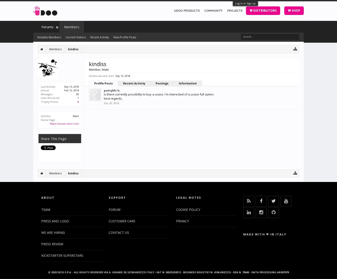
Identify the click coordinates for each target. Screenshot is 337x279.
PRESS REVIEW (52, 244)
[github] (273, 212)
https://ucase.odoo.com (64, 123)
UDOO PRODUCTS (187, 10)
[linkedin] (248, 212)
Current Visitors (76, 37)
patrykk (110, 90)
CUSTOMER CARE (122, 221)
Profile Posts (103, 83)
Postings (162, 83)
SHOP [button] (295, 10)
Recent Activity (134, 83)
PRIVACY (182, 221)
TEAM (45, 209)
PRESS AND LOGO (55, 221)
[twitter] (273, 201)
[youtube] (285, 201)
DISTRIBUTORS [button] (264, 10)
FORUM (114, 209)
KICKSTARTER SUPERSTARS (62, 255)
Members (71, 27)
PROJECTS (235, 10)
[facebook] (261, 201)
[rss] (248, 201)
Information (188, 83)
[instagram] (261, 212)
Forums (47, 27)
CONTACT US (119, 232)
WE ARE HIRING (53, 232)
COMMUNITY (213, 10)
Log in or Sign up (245, 3)
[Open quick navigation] (295, 49)
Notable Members (49, 37)
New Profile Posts (124, 37)
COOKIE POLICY (188, 209)
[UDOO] (45, 10)
